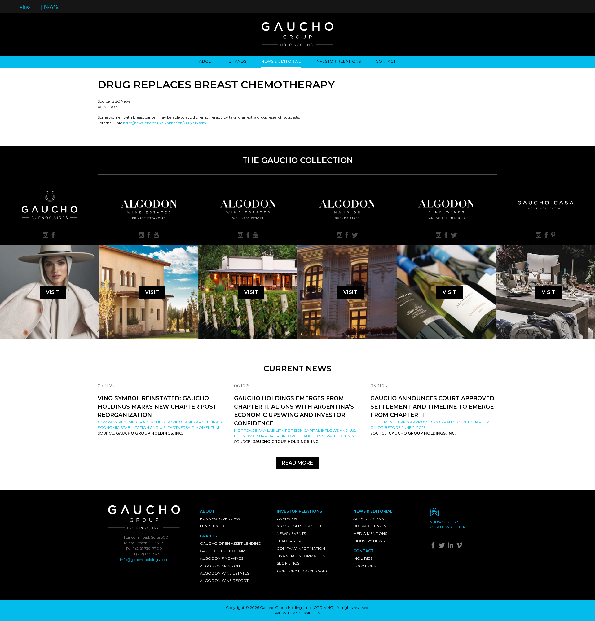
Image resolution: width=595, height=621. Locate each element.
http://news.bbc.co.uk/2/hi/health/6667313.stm (164, 122)
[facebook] (53, 235)
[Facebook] (434, 546)
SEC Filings (288, 563)
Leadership (212, 526)
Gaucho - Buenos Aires (224, 551)
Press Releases (369, 526)
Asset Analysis (368, 518)
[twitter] (355, 235)
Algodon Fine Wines (221, 558)
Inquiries (362, 558)
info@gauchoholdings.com (144, 559)
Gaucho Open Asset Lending (230, 543)
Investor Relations (338, 61)
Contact (386, 61)
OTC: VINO (323, 607)
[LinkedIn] (451, 546)
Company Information (301, 548)
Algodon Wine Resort (224, 580)
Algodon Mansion (220, 565)
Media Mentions (370, 533)
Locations (364, 565)
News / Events (291, 533)
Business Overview (220, 518)
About (206, 61)
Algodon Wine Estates (224, 573)
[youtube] (156, 235)
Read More (297, 463)
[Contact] (464, 514)
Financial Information (301, 555)
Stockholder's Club (299, 526)
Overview (287, 518)
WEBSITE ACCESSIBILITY (297, 613)
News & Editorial (281, 61)
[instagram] (45, 235)
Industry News (369, 541)
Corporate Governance (304, 570)
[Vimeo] (460, 546)
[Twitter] (443, 546)
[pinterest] (553, 235)
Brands (237, 61)
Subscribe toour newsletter (448, 524)
